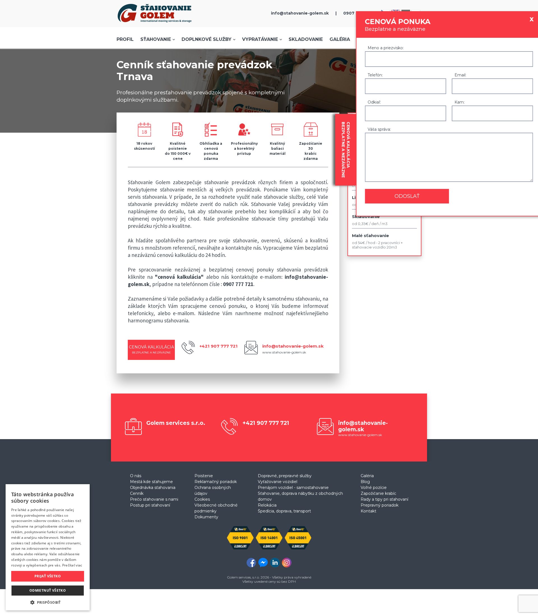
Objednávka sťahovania (152, 487)
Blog (365, 481)
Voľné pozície (374, 487)
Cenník (136, 493)
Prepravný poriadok (379, 505)
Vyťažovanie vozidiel (277, 481)
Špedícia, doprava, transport (284, 511)
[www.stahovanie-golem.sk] (155, 23)
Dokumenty (206, 516)
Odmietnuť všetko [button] (47, 590)
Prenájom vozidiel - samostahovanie (293, 487)
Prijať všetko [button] (47, 576)
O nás (135, 475)
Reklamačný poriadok (215, 481)
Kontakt (368, 511)
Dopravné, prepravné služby (285, 475)
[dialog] (48, 547)
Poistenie (203, 475)
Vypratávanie (260, 39)
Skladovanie (306, 39)
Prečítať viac (72, 565)
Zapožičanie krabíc (378, 493)
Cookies (202, 499)
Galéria (340, 39)
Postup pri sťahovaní (150, 505)
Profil (125, 39)
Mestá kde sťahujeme (151, 481)
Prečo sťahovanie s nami (154, 499)
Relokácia (267, 505)
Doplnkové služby (206, 39)
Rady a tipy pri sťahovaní (384, 499)
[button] (47, 602)
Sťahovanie (155, 39)
